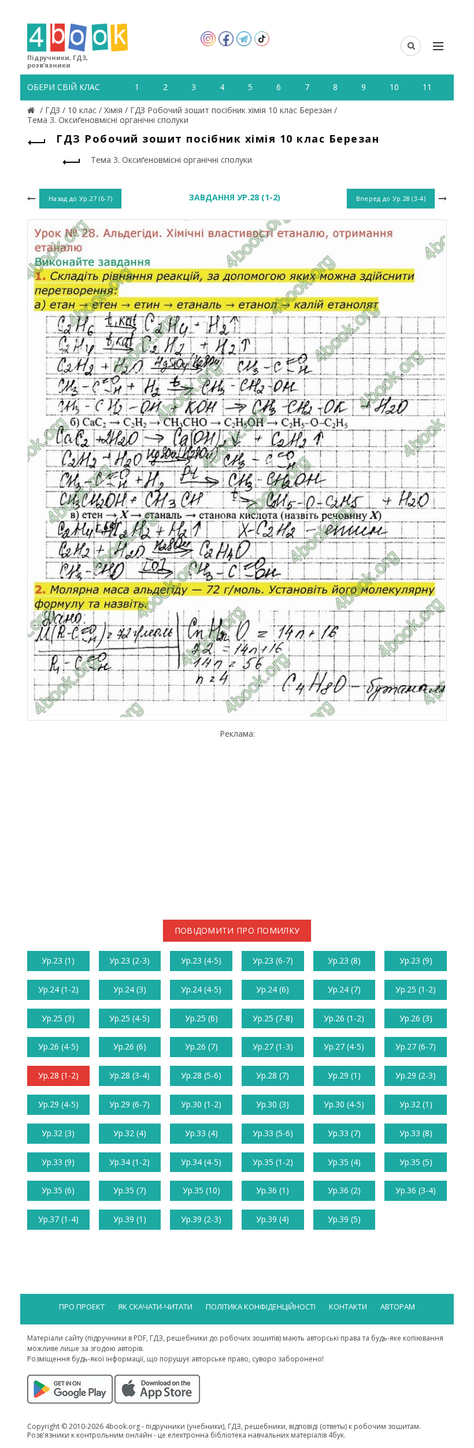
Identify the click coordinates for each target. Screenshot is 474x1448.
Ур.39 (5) (344, 1219)
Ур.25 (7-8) (273, 1018)
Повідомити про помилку (237, 930)
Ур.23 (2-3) (129, 960)
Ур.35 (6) (58, 1190)
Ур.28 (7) (272, 1075)
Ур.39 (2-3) (201, 1219)
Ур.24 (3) (129, 989)
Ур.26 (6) (129, 1046)
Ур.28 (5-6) (201, 1075)
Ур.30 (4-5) (344, 1104)
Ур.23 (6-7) (273, 960)
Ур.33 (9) (58, 1161)
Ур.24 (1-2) (58, 989)
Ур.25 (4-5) (129, 1018)
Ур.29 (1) (344, 1075)
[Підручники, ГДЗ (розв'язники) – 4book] (32, 110)
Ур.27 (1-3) (273, 1046)
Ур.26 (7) (201, 1046)
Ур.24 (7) (344, 989)
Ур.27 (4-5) (344, 1046)
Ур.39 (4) (272, 1219)
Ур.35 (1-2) (273, 1161)
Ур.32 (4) (129, 1133)
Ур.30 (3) (272, 1104)
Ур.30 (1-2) (201, 1104)
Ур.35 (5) (415, 1161)
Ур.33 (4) (201, 1133)
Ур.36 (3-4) (415, 1190)
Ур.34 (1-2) (129, 1161)
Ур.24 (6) (272, 989)
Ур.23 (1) (58, 960)
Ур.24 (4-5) (201, 989)
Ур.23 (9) (415, 960)
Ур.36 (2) (344, 1190)
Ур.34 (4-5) (201, 1161)
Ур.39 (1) (129, 1219)
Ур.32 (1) (415, 1104)
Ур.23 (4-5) (201, 960)
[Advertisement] (237, 820)
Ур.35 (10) (201, 1190)
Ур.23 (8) (344, 960)
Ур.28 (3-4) (129, 1075)
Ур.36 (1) (272, 1190)
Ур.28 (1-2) (58, 1075)
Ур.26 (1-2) (344, 1018)
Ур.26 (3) (415, 1018)
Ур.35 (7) (129, 1190)
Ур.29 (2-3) (415, 1075)
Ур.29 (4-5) (58, 1104)
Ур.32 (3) (58, 1133)
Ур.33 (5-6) (273, 1133)
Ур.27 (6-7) (415, 1046)
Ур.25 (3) (58, 1018)
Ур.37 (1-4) (58, 1219)
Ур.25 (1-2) (415, 989)
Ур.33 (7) (344, 1133)
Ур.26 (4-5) (58, 1046)
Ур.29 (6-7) (129, 1104)
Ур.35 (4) (344, 1161)
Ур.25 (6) (201, 1018)
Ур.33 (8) (415, 1133)
